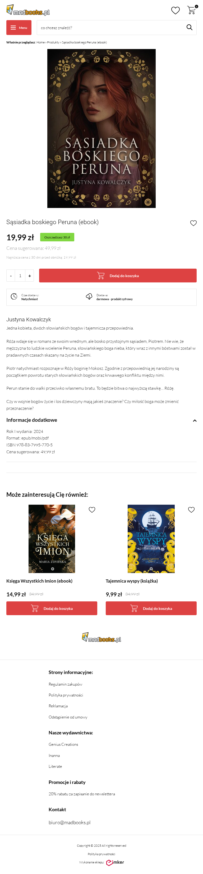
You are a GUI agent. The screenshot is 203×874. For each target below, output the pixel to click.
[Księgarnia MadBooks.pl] (28, 10)
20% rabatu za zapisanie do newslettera (82, 793)
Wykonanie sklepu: (91, 862)
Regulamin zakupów (65, 684)
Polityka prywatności (66, 695)
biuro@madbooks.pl (70, 822)
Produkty (53, 42)
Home (40, 42)
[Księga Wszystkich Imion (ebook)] (51, 539)
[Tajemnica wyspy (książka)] (151, 539)
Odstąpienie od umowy (68, 717)
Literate (55, 766)
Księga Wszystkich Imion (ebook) (39, 581)
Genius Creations (63, 744)
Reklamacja (58, 705)
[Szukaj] (189, 27)
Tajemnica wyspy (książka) (132, 581)
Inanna (54, 755)
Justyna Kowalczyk (28, 319)
